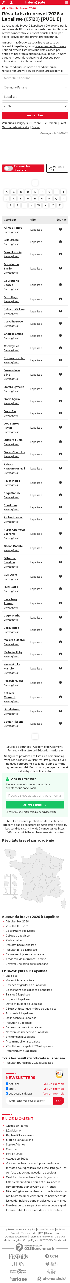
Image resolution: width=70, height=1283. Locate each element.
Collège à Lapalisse (18, 935)
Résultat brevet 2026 (22, 8)
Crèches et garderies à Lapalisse (26, 985)
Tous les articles (29, 1233)
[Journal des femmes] (18, 1256)
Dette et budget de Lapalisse (24, 1004)
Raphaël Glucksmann (20, 1135)
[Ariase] (18, 1279)
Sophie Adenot (15, 1144)
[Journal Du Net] (18, 1264)
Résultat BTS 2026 (17, 926)
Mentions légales (12, 1240)
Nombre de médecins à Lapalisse (27, 1032)
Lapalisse (12, 975)
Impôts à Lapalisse (18, 999)
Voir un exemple (54, 1084)
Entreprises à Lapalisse (20, 1036)
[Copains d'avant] (18, 1271)
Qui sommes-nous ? (15, 1229)
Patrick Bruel (14, 1153)
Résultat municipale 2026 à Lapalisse (29, 1046)
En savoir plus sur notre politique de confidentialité (31, 812)
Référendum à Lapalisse (21, 1051)
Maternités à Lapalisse (20, 980)
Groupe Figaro (30, 1240)
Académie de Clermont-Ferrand (26, 959)
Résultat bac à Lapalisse (21, 945)
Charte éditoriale (45, 1229)
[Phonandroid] (51, 1278)
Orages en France (17, 1125)
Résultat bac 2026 (17, 921)
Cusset (36, 127)
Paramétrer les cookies (41, 1236)
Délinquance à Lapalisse (21, 1018)
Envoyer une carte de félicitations (27, 964)
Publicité (60, 1229)
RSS (41, 1233)
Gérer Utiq (60, 1236)
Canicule (11, 1149)
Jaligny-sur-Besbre (29, 123)
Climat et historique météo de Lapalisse (31, 1008)
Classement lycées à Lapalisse (25, 954)
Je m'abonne (33, 804)
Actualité (13, 1084)
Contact (15, 1233)
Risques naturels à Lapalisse (23, 1027)
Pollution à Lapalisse (19, 1022)
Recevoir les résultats (22, 168)
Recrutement (52, 1233)
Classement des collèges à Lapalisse (29, 990)
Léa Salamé (13, 1130)
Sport (11, 1088)
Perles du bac (14, 940)
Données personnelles (16, 1236)
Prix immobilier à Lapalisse (23, 1041)
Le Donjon (50, 123)
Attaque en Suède (17, 1158)
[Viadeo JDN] (51, 1271)
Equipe (31, 1229)
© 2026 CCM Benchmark (53, 1240)
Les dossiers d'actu (20, 1093)
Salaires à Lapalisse (18, 994)
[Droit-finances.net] (51, 1264)
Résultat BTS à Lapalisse (21, 949)
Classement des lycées (20, 930)
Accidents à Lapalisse (19, 1013)
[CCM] (51, 1256)
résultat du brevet (17, 25)
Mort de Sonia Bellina (19, 1140)
